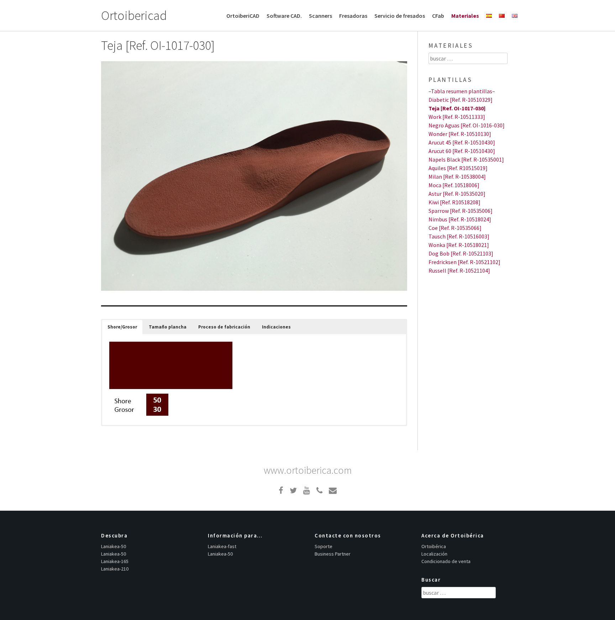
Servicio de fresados (399, 15)
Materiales (465, 15)
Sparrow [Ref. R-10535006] (461, 210)
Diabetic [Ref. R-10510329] (461, 99)
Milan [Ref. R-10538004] (457, 176)
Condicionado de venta (446, 561)
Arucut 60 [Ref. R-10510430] (462, 150)
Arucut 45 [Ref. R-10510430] (462, 142)
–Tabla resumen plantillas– (462, 91)
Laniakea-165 (114, 561)
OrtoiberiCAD (242, 15)
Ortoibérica (433, 546)
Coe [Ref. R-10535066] (455, 227)
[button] (122, 327)
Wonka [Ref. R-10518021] (459, 244)
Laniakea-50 (113, 546)
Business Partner (333, 554)
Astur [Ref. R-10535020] (457, 193)
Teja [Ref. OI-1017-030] (457, 108)
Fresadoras (353, 15)
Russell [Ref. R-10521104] (459, 270)
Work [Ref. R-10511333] (457, 116)
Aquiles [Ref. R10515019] (458, 168)
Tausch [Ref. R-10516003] (459, 236)
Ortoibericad (134, 15)
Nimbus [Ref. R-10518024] (460, 219)
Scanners (320, 15)
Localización (434, 554)
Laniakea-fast (222, 546)
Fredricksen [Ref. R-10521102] (464, 262)
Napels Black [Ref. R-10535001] (466, 159)
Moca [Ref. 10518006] (454, 185)
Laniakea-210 (114, 569)
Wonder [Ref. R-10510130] (460, 133)
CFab (438, 15)
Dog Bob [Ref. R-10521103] (461, 253)
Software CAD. (284, 15)
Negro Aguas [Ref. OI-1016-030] (467, 125)
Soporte (323, 546)
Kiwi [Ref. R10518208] (454, 202)
